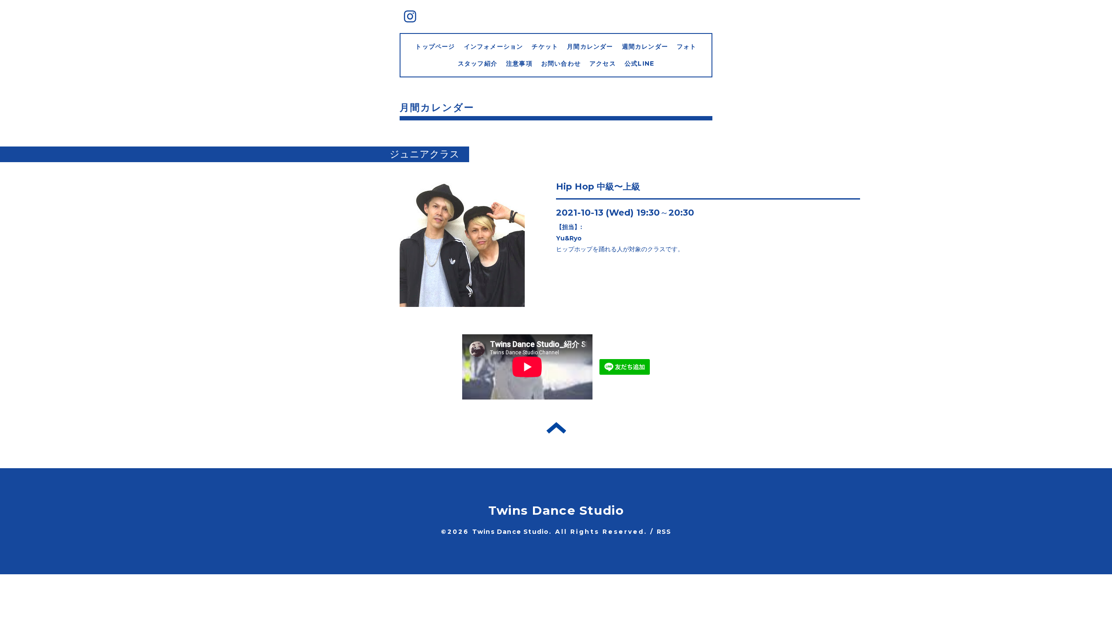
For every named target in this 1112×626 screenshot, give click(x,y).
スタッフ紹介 (477, 63)
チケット (545, 46)
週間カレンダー (645, 46)
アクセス (602, 63)
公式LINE (639, 63)
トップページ (435, 46)
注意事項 (519, 63)
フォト (687, 46)
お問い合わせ (561, 63)
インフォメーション (493, 46)
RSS (664, 532)
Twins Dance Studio (556, 510)
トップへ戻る (556, 427)
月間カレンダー (590, 46)
